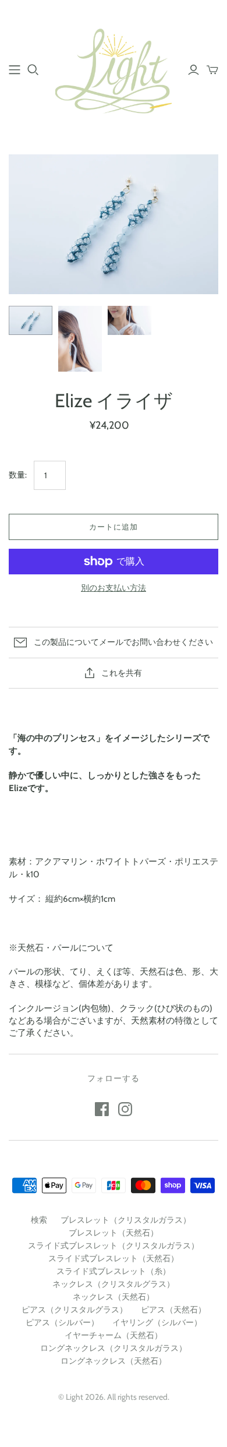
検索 (39, 1220)
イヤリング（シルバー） (157, 1322)
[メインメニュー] (14, 70)
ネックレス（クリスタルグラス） (113, 1284)
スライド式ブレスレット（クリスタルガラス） (113, 1245)
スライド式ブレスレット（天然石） (113, 1258)
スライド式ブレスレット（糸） (113, 1271)
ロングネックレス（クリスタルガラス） (113, 1348)
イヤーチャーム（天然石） (113, 1335)
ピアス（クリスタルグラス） (74, 1309)
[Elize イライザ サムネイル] (30, 320)
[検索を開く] (33, 70)
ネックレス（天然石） (113, 1296)
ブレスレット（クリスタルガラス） (126, 1220)
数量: (18, 475)
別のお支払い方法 (113, 588)
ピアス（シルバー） (62, 1322)
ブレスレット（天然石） (113, 1232)
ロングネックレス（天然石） (113, 1361)
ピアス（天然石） (173, 1309)
